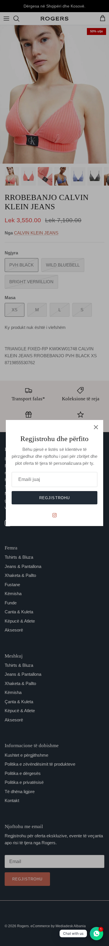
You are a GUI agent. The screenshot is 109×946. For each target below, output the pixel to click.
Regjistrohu (54, 498)
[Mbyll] (96, 427)
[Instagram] (54, 515)
